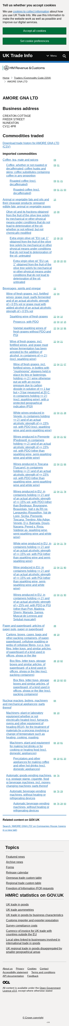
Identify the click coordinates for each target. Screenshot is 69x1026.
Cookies (31, 968)
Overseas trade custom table (24, 877)
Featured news (15, 856)
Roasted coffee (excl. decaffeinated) (23, 182)
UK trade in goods (17, 904)
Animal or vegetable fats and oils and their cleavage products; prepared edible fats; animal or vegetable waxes (27, 203)
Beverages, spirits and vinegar (22, 288)
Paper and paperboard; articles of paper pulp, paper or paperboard (23, 627)
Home (6, 77)
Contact (44, 968)
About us (8, 968)
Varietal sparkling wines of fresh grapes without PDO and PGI (32, 332)
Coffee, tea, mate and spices (20, 159)
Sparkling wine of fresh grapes (29, 316)
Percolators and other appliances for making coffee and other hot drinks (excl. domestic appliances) (31, 764)
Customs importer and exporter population (32, 920)
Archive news (14, 862)
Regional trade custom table (23, 883)
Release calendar (17, 872)
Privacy (20, 968)
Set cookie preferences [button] (34, 41)
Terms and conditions (43, 972)
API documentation (13, 976)
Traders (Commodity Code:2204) (32, 77)
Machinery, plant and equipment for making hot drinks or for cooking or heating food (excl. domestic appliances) (30, 748)
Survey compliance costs (21, 925)
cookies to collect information (31, 11)
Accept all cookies (34, 30)
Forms (10, 867)
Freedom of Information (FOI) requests (30, 888)
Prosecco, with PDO (26, 321)
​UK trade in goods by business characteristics (34, 915)
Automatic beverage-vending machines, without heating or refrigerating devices (28, 795)
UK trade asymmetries (20, 909)
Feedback (32, 976)
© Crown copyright (33, 1017)
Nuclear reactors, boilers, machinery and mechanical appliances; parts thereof (25, 704)
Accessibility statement (15, 972)
